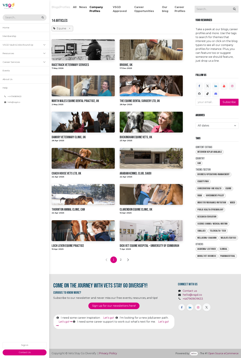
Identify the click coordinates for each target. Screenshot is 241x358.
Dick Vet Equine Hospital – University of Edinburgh (149, 246)
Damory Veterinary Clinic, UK (69, 137)
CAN (199, 163)
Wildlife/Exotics (228, 237)
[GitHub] (199, 93)
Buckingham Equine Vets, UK (136, 137)
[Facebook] (199, 86)
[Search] (43, 17)
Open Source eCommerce (223, 353)
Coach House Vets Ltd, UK (66, 173)
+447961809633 (193, 298)
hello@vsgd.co (192, 294)
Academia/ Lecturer (206, 249)
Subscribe (229, 102)
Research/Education (206, 216)
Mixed (232, 202)
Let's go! (108, 317)
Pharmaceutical (227, 256)
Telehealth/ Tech (218, 230)
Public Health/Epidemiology (210, 209)
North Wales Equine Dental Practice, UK (75, 101)
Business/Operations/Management (213, 174)
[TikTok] (207, 93)
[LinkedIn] (215, 86)
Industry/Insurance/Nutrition (211, 202)
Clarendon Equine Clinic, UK (136, 209)
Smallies (201, 230)
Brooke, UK (126, 65)
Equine (228, 188)
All (75, 7)
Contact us (190, 290)
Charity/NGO (203, 181)
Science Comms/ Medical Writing (212, 223)
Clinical (223, 249)
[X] (207, 86)
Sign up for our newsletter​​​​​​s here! (114, 305)
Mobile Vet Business (206, 256)
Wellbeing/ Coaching (207, 237)
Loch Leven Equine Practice (68, 246)
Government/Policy (215, 195)
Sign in (24, 345)
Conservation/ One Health (209, 188)
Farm (199, 195)
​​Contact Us (24, 352)
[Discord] (215, 93)
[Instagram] (232, 86)
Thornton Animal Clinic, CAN (68, 209)
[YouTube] (224, 86)
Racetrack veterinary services (70, 65)
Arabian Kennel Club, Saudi (135, 173)
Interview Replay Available (209, 151)
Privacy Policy (108, 353)
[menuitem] (24, 27)
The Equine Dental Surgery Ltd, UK (140, 101)
